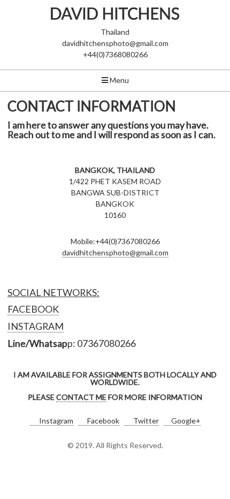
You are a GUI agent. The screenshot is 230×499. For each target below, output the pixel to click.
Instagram (55, 420)
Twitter (145, 420)
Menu (118, 80)
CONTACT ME (81, 397)
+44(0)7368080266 (115, 54)
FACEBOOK (33, 309)
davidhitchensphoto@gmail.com (115, 43)
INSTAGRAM (35, 326)
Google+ (186, 420)
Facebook (102, 420)
